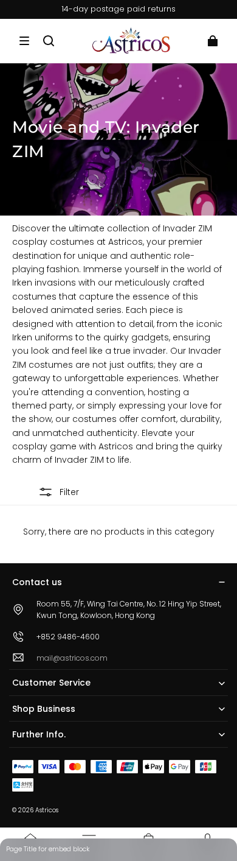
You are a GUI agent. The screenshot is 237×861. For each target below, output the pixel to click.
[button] (24, 41)
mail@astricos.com (72, 658)
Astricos (46, 810)
